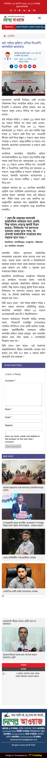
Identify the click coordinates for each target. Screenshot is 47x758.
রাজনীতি (11, 36)
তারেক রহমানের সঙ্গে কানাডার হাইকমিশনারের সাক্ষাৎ (23, 489)
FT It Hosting (35, 755)
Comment (10, 380)
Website (9, 425)
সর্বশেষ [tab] (23, 665)
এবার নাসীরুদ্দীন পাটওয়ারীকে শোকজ (19, 557)
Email (8, 417)
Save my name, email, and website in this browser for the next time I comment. (22, 439)
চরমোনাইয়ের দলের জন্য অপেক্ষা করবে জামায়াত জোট (20, 656)
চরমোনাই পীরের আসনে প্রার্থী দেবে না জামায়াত (19, 622)
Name (8, 409)
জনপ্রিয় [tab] (23, 669)
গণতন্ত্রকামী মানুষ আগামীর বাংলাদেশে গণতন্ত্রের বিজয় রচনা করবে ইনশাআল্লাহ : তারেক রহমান (23, 524)
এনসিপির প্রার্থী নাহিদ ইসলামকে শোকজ (20, 591)
